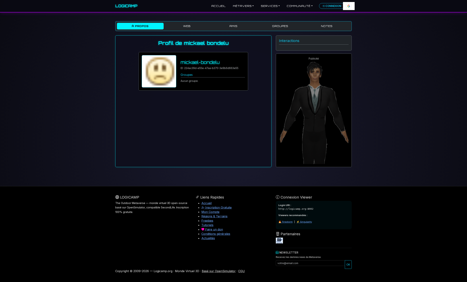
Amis (233, 26)
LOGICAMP (126, 6)
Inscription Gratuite (218, 207)
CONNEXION (333, 5)
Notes (327, 26)
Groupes (280, 26)
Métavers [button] (242, 5)
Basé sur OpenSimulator (219, 271)
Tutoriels (207, 225)
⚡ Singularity (304, 221)
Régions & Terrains (214, 216)
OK (348, 264)
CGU (241, 271)
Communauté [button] (298, 5)
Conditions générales (215, 234)
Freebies (207, 220)
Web (187, 26)
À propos (140, 26)
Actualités (208, 238)
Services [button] (269, 5)
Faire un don (213, 229)
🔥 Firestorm (285, 221)
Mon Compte (210, 212)
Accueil (218, 5)
